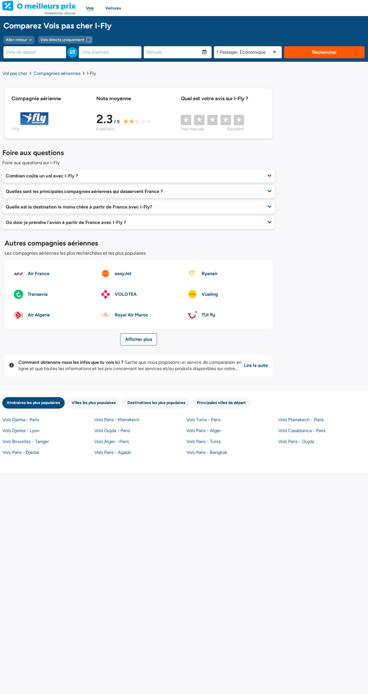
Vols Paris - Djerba (20, 452)
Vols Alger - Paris (111, 441)
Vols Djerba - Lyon (20, 430)
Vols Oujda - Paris (112, 430)
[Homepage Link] (39, 6)
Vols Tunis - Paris (203, 419)
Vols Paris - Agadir (112, 452)
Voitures (113, 8)
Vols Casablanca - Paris (301, 430)
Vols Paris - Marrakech (116, 419)
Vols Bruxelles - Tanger (25, 441)
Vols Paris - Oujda (296, 441)
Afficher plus (138, 339)
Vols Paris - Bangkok (206, 452)
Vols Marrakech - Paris (300, 419)
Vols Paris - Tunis (203, 441)
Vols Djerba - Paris (20, 419)
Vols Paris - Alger (203, 430)
